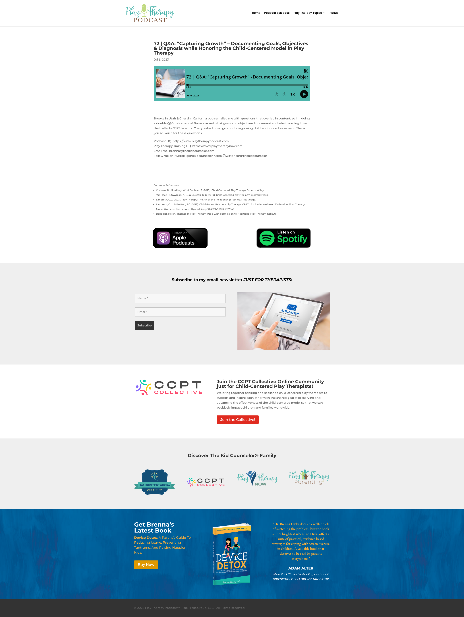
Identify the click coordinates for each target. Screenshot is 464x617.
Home (256, 13)
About (334, 13)
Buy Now (146, 564)
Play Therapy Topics (308, 13)
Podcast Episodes (277, 13)
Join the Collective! (237, 419)
